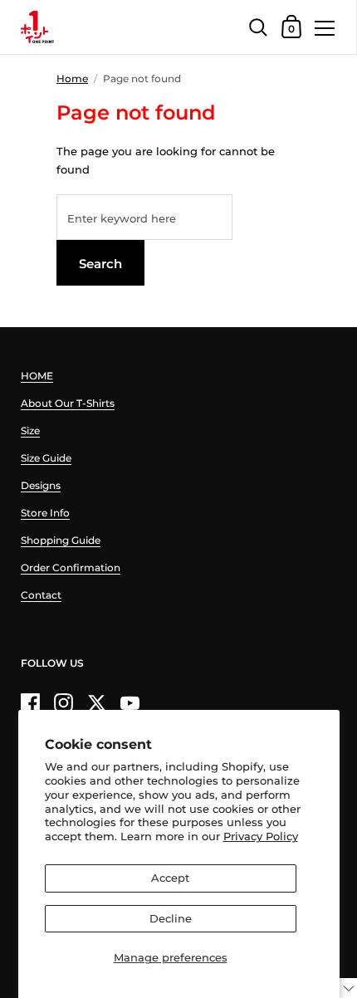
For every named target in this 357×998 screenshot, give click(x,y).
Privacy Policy (260, 836)
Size (30, 430)
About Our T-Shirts (68, 403)
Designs (41, 485)
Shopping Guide (60, 540)
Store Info (45, 512)
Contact (41, 595)
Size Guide (46, 458)
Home (72, 78)
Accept (170, 877)
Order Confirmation (70, 567)
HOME (37, 375)
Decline (170, 918)
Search (100, 264)
